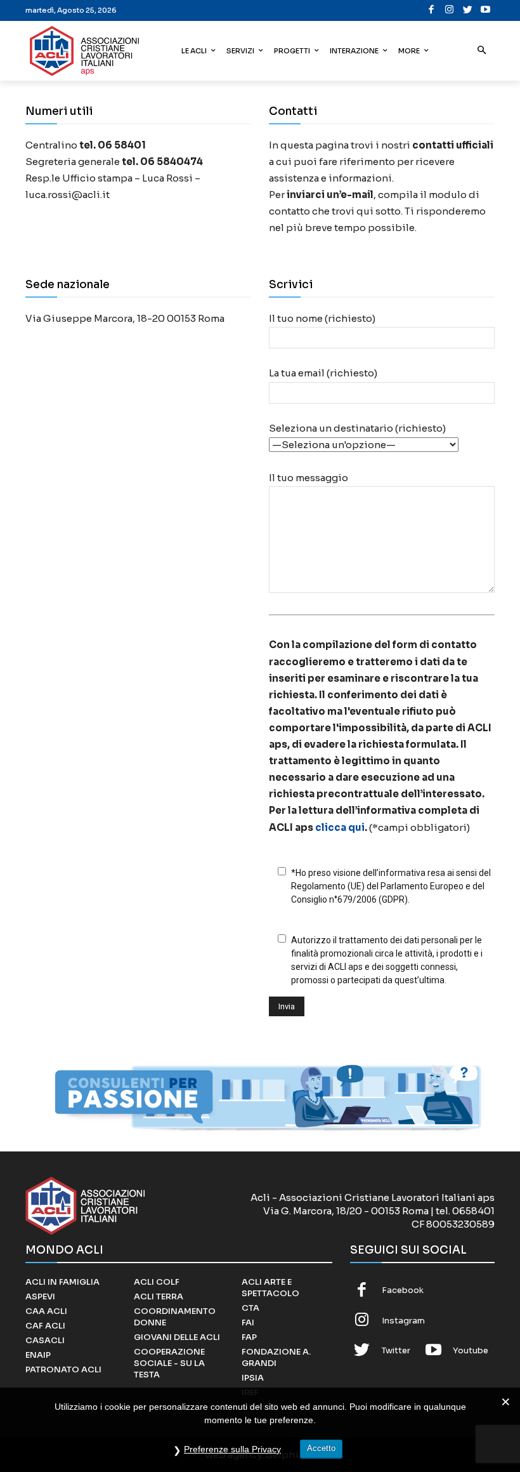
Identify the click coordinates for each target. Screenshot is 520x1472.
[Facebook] (431, 10)
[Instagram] (450, 10)
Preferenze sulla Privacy (232, 1449)
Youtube (470, 1350)
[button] (482, 51)
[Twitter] (467, 10)
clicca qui (340, 827)
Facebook (403, 1290)
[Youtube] (486, 10)
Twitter (396, 1350)
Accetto (321, 1448)
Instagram (403, 1320)
